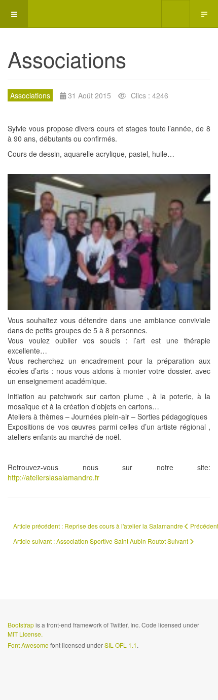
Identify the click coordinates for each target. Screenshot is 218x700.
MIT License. (25, 633)
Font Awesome (28, 645)
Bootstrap (21, 624)
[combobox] (176, 13)
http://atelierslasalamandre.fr (53, 477)
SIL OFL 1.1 (120, 645)
